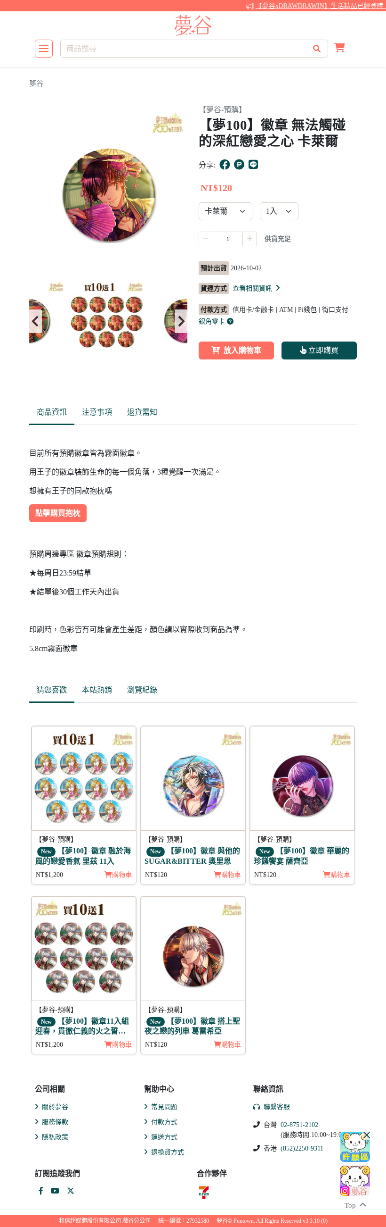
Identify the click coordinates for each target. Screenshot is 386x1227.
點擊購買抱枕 (57, 513)
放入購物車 (242, 350)
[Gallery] (108, 321)
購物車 (122, 874)
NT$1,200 (49, 874)
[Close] (367, 1135)
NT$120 (156, 874)
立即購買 (322, 350)
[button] (339, 49)
